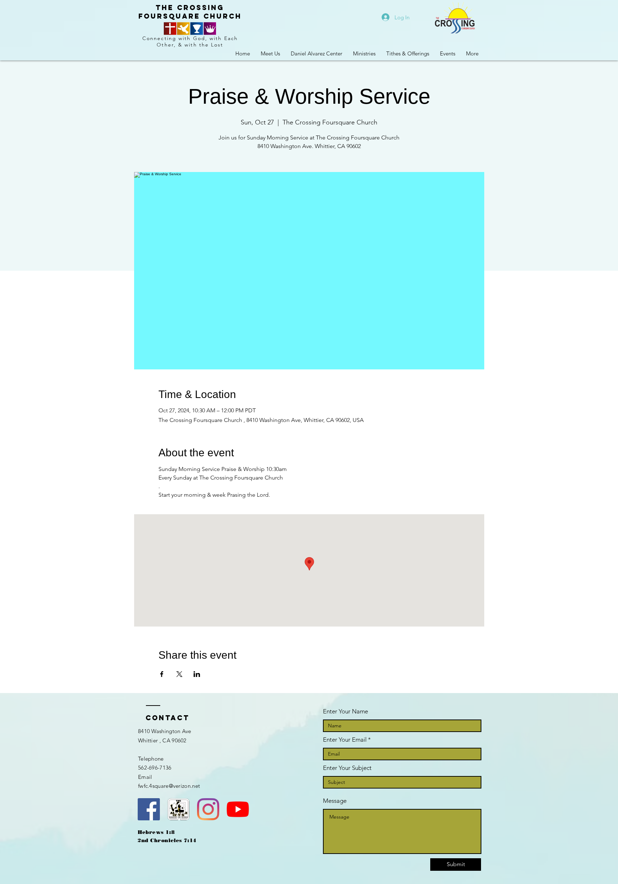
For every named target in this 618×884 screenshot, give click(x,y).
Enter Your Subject (347, 768)
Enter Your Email (345, 740)
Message (335, 801)
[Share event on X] (179, 674)
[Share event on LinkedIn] (196, 674)
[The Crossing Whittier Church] (238, 809)
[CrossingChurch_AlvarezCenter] (208, 809)
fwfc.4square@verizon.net (169, 785)
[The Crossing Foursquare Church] (149, 809)
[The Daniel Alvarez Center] (178, 809)
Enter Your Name (345, 711)
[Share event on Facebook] (161, 674)
